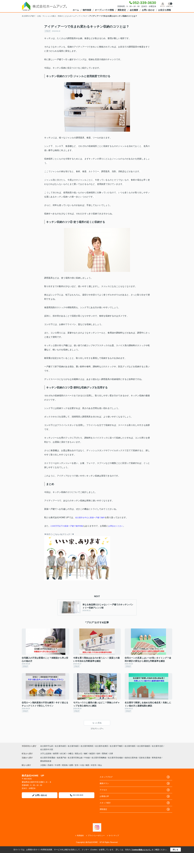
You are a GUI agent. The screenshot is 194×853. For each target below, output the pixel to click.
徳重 (71, 765)
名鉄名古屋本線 (131, 758)
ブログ (47, 31)
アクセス (103, 790)
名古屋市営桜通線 (48, 758)
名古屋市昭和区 (87, 746)
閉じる (175, 850)
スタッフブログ (106, 777)
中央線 (87, 758)
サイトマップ (114, 836)
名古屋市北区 (157, 746)
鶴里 (87, 765)
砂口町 (63, 753)
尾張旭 (65, 765)
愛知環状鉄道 (45, 761)
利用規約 (80, 836)
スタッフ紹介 (105, 803)
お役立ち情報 (164, 10)
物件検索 (87, 10)
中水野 (57, 765)
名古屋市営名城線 (115, 758)
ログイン (162, 6)
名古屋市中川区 (46, 749)
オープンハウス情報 (104, 10)
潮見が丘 (79, 753)
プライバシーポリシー (96, 836)
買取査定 (122, 10)
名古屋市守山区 (46, 746)
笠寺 (76, 765)
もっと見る (97, 723)
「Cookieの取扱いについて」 (141, 850)
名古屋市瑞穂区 (143, 746)
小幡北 (71, 753)
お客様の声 (104, 796)
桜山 (100, 765)
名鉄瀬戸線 (62, 758)
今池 (82, 765)
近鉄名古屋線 (145, 758)
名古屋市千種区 (116, 746)
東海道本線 (157, 758)
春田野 (56, 753)
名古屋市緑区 (60, 746)
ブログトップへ (97, 729)
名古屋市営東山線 (75, 758)
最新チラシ (104, 783)
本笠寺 (93, 765)
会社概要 (134, 10)
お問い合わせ (148, 10)
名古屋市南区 (73, 746)
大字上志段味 (46, 753)
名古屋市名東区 (101, 746)
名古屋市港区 (130, 746)
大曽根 (43, 765)
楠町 (86, 753)
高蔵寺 (50, 765)
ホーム (76, 10)
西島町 (105, 753)
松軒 (99, 753)
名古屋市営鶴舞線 (99, 758)
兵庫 (111, 753)
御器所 (92, 753)
